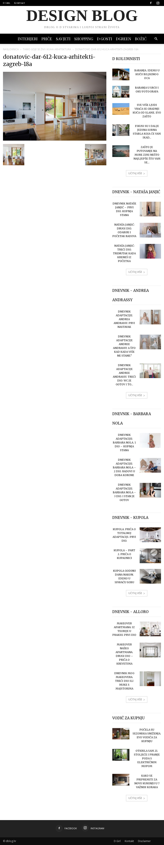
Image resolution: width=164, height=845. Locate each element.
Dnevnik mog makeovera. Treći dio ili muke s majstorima (124, 681)
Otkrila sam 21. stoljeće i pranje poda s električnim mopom (147, 758)
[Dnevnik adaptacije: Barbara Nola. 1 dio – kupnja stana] (150, 440)
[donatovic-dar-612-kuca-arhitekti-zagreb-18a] (54, 139)
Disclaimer (144, 841)
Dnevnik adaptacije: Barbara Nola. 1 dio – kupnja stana (124, 442)
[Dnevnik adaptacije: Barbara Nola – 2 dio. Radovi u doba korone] (150, 465)
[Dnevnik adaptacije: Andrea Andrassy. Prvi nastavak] (150, 317)
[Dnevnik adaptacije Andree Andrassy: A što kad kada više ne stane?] (150, 342)
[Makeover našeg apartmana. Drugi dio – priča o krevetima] (150, 650)
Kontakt (19, 2)
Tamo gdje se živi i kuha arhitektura (47, 49)
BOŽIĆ (140, 38)
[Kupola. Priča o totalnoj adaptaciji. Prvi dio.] (150, 534)
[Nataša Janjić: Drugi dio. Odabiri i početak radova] (150, 230)
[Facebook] (151, 3)
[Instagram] (158, 3)
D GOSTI (104, 38)
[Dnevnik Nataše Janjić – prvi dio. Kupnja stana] (150, 209)
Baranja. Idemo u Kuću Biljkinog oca (147, 74)
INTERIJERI (28, 38)
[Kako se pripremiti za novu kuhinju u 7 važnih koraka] (120, 780)
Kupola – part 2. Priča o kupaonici (124, 554)
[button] (156, 39)
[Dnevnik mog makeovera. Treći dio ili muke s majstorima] (150, 678)
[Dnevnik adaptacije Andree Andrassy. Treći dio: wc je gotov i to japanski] (150, 370)
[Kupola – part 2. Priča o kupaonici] (150, 555)
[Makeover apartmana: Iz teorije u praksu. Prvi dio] (150, 629)
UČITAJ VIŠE (135, 173)
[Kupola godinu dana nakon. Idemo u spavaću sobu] (150, 576)
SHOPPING (83, 38)
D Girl (6, 2)
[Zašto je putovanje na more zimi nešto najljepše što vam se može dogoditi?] (120, 151)
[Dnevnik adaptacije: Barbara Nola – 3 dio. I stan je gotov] (150, 490)
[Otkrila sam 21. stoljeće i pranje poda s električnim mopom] (120, 755)
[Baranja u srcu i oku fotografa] (120, 92)
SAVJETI (63, 38)
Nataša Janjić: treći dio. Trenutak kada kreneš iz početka (124, 253)
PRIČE (46, 38)
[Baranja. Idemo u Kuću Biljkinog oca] (120, 74)
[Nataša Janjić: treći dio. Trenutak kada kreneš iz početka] (150, 251)
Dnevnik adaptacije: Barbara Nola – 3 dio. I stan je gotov (124, 492)
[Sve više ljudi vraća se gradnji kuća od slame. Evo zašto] (120, 109)
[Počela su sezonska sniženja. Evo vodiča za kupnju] (120, 734)
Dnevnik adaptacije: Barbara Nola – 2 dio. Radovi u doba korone (124, 467)
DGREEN (123, 38)
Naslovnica (11, 49)
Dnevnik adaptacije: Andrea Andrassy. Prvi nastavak (124, 319)
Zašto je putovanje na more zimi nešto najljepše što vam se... (146, 154)
